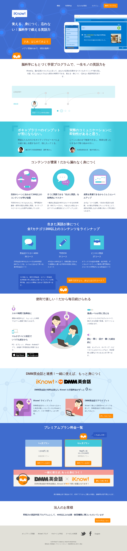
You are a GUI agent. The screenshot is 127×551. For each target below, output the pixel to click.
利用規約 (52, 544)
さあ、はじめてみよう (36, 41)
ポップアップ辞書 (28, 533)
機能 (58, 6)
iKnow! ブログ (43, 533)
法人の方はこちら (102, 520)
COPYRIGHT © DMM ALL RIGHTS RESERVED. (63, 542)
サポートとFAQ (57, 533)
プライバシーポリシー (61, 544)
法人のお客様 (82, 6)
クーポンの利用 (71, 533)
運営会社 (47, 544)
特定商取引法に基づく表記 (75, 544)
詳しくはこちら (106, 416)
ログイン (95, 6)
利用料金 (68, 6)
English (97, 534)
